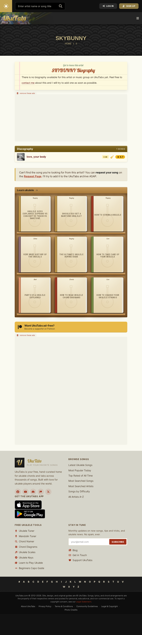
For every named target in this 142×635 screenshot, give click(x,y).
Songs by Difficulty (79, 491)
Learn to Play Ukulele (31, 562)
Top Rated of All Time (80, 475)
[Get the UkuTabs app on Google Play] (30, 513)
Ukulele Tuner (26, 530)
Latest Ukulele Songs (80, 464)
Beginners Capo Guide (31, 568)
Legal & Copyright (109, 606)
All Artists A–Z (76, 496)
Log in (110, 6)
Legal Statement (83, 601)
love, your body (36, 156)
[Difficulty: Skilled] (112, 156)
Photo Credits (71, 610)
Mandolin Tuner (27, 536)
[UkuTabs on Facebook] (18, 492)
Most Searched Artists (80, 486)
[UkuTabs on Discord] (33, 492)
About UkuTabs (28, 606)
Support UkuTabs (82, 560)
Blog (75, 550)
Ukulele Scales (27, 552)
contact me (28, 82)
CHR (105, 157)
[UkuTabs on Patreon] (41, 492)
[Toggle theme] (6, 6)
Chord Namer (26, 541)
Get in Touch (80, 555)
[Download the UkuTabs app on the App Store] (28, 504)
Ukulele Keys (26, 557)
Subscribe (118, 542)
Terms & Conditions (64, 606)
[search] (60, 6)
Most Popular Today (79, 470)
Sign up (130, 6)
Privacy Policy (45, 606)
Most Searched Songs (80, 480)
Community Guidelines (87, 606)
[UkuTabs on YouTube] (25, 492)
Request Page (32, 176)
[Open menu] (137, 18)
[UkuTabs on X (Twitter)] (48, 492)
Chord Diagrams (28, 546)
